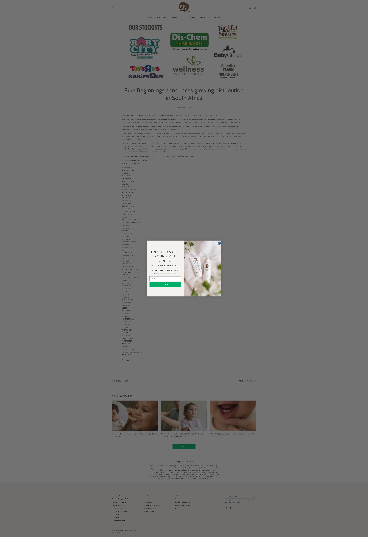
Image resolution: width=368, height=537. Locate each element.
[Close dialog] (219, 243)
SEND (165, 285)
